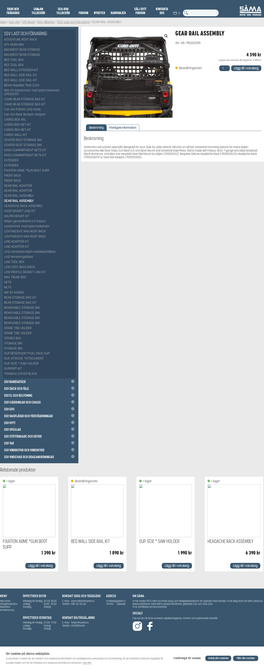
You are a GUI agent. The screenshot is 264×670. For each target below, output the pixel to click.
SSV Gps (9, 409)
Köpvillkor (5, 607)
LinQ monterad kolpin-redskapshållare (29, 252)
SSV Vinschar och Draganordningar (29, 457)
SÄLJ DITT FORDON (140, 11)
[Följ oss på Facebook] (150, 626)
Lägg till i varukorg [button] (40, 566)
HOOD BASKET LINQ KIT (19, 211)
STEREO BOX (12, 338)
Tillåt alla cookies (245, 658)
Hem (3, 22)
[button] (166, 36)
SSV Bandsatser (15, 381)
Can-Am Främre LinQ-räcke (22, 109)
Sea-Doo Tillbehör (63, 11)
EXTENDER (11, 160)
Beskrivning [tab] (96, 127)
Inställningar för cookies (187, 658)
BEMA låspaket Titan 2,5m (21, 85)
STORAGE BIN (13, 343)
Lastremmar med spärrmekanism (26, 226)
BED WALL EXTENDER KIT (21, 70)
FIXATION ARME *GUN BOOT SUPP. (26, 170)
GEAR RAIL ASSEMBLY (19, 196)
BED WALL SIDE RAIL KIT (20, 75)
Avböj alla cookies (218, 658)
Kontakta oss (162, 11)
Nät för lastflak (14, 292)
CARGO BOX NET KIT (17, 125)
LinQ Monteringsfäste (18, 257)
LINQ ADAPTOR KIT (16, 242)
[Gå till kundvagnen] (175, 13)
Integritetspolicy (8, 604)
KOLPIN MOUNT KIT (16, 216)
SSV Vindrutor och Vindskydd (24, 450)
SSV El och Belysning (18, 395)
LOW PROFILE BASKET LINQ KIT (25, 272)
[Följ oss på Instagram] (137, 626)
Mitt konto (5, 601)
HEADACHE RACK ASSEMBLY (23, 206)
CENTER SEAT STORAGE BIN (23, 140)
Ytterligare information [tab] (122, 127)
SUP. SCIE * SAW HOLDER (21, 364)
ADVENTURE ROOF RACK (20, 40)
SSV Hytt (9, 423)
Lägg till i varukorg (246, 68)
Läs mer (87, 663)
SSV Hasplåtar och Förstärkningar (28, 416)
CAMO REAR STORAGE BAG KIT (24, 99)
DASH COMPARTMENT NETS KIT (25, 150)
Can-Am (14, 22)
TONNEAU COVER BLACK (20, 374)
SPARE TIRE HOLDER (17, 328)
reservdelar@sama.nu (82, 601)
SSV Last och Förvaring (73, 22)
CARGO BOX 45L (15, 120)
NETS (7, 282)
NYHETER (99, 13)
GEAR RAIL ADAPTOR (18, 186)
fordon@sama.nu (80, 622)
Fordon (83, 13)
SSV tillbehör (46, 22)
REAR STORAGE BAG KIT (20, 298)
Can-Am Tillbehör (38, 11)
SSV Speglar (12, 429)
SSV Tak (9, 443)
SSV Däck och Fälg (16, 388)
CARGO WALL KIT (15, 135)
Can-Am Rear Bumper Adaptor (25, 114)
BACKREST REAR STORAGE (22, 50)
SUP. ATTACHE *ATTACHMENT (24, 358)
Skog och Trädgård (13, 11)
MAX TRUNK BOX (15, 277)
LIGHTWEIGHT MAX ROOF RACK (25, 231)
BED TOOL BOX (14, 60)
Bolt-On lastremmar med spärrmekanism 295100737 (31, 92)
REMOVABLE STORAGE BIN (22, 308)
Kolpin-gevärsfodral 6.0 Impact (25, 221)
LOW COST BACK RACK (19, 267)
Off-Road (28, 22)
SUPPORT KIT (13, 369)
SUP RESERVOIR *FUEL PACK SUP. (27, 353)
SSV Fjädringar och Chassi (22, 402)
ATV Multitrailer (14, 45)
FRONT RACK (12, 176)
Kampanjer (118, 13)
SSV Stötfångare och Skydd (23, 436)
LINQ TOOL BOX (14, 262)
